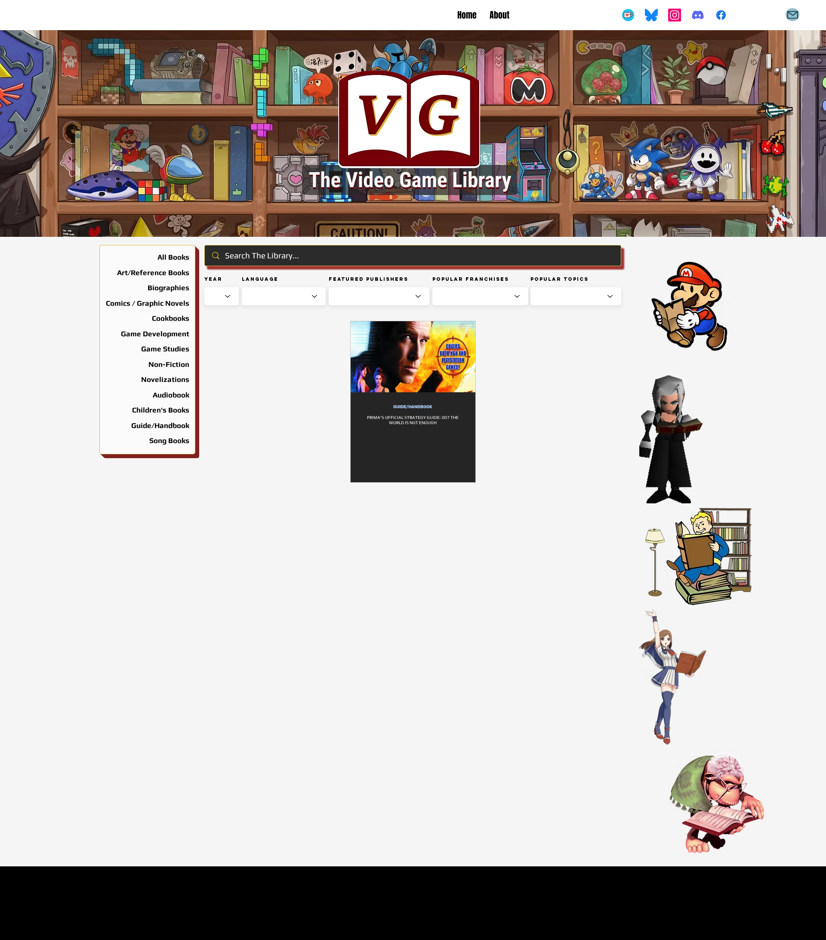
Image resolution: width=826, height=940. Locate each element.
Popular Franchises (470, 279)
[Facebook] (721, 15)
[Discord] (697, 15)
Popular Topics (559, 279)
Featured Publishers (368, 279)
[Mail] (792, 14)
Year (213, 279)
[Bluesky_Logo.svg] (651, 15)
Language (260, 279)
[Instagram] (674, 15)
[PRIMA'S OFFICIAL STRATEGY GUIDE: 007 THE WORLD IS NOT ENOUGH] (413, 356)
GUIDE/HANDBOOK (412, 407)
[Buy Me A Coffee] (628, 15)
